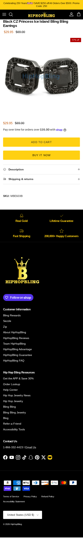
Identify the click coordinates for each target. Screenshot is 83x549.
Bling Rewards (12, 315)
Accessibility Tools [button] (14, 429)
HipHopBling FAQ (13, 360)
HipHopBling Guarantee (17, 355)
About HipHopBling (14, 332)
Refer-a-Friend (12, 423)
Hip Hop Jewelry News (16, 395)
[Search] (12, 14)
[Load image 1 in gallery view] (41, 77)
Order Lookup (11, 384)
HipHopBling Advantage (17, 349)
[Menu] (4, 14)
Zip (5, 326)
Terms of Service (11, 496)
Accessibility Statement (14, 501)
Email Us (30, 447)
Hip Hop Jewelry (13, 401)
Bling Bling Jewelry (14, 412)
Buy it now (41, 155)
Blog (5, 418)
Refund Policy (47, 496)
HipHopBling (16, 524)
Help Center (10, 389)
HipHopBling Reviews (16, 338)
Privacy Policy (30, 496)
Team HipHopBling (14, 343)
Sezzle (7, 320)
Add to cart (41, 142)
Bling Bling (9, 406)
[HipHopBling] (41, 14)
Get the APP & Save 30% (18, 378)
